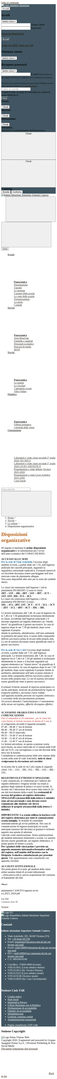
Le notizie (13, 523)
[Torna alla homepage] (28, 195)
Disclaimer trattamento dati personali (19, 1048)
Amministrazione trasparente (22, 1019)
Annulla (6, 192)
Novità (11, 520)
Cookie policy (15, 996)
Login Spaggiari (30, 86)
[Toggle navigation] (26, 234)
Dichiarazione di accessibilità (22, 1008)
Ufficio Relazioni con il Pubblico (24, 1005)
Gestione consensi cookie (20, 1016)
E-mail (34, 74)
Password (36, 28)
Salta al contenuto (10, 2)
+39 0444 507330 (21, 939)
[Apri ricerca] (31, 209)
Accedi (6, 8)
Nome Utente (38, 24)
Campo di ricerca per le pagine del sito (20, 486)
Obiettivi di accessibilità (19, 1011)
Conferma (17, 192)
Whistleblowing (15, 1013)
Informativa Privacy (17, 1002)
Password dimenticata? (12, 33)
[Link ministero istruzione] (15, 5)
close (5, 249)
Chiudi (5, 107)
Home (11, 517)
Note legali (13, 999)
